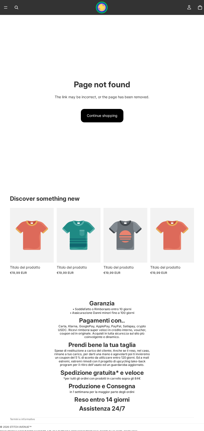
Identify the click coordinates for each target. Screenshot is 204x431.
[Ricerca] (16, 7)
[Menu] (5, 7)
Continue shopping (102, 115)
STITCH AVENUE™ (21, 426)
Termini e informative (22, 419)
